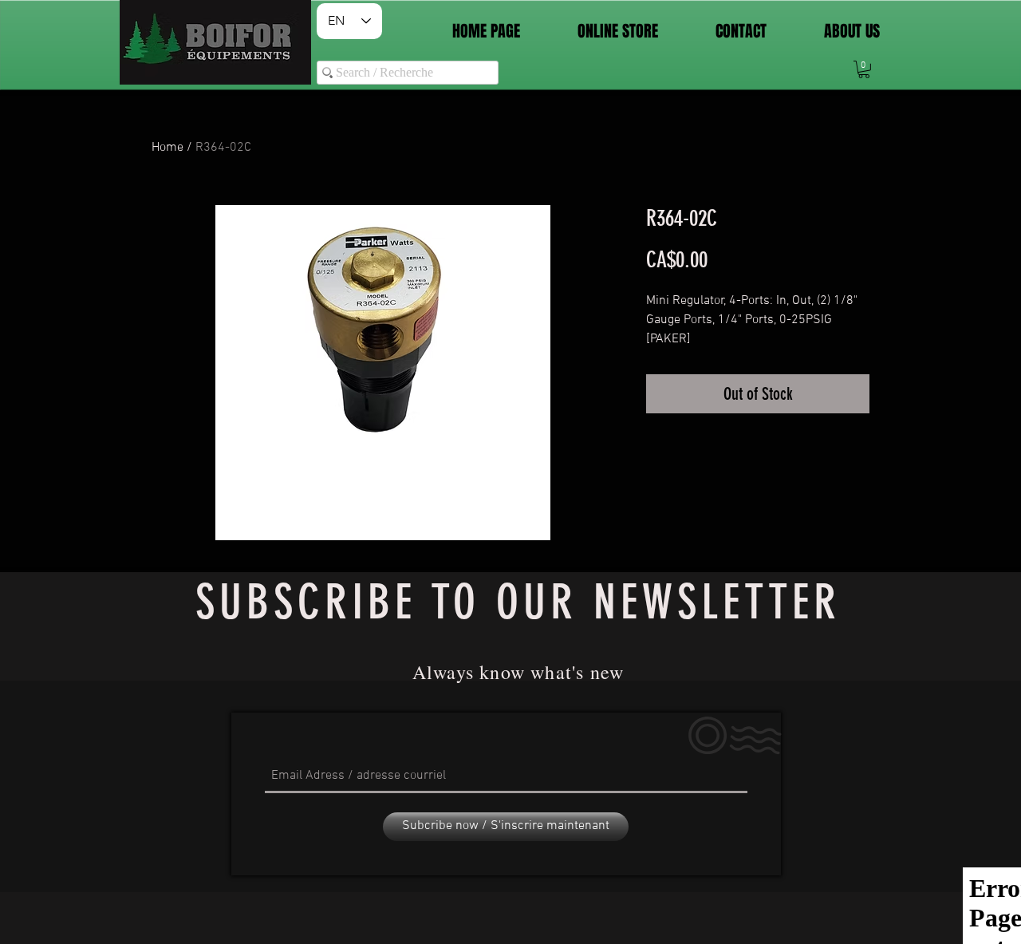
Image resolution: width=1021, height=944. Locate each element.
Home (167, 148)
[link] (863, 69)
